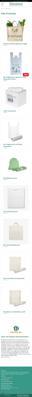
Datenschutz (26, 396)
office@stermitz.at (5, 388)
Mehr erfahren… (5, 356)
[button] (2, 394)
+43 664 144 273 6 (6, 386)
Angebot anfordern (24, 394)
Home (2, 8)
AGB (18, 394)
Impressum (19, 396)
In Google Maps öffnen (6, 381)
